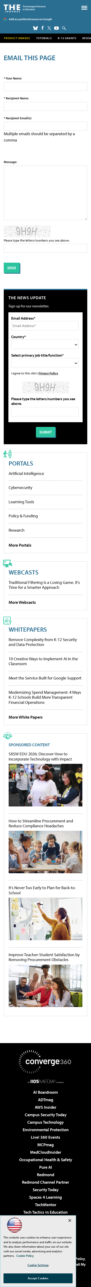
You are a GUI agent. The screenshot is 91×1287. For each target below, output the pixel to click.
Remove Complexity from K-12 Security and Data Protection (43, 642)
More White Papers (26, 717)
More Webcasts (22, 602)
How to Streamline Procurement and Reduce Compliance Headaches (41, 823)
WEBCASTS (23, 572)
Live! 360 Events (45, 1137)
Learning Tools (21, 501)
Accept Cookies (38, 1278)
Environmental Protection (46, 1129)
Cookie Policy (25, 1255)
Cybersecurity (20, 487)
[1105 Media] (46, 1081)
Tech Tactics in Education (45, 1212)
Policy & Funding (23, 516)
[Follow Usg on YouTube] (56, 28)
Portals (21, 463)
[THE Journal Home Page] (25, 8)
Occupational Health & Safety (45, 1159)
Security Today (46, 1189)
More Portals (20, 545)
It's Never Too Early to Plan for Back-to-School (42, 890)
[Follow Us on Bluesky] (35, 28)
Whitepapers (28, 629)
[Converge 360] (45, 1062)
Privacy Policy (48, 373)
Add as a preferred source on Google (30, 19)
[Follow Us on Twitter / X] (49, 28)
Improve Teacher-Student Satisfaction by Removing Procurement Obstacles (44, 957)
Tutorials (44, 38)
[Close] (70, 1220)
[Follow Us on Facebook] (42, 28)
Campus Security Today (45, 1114)
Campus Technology (45, 1122)
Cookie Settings (38, 1265)
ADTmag (45, 1099)
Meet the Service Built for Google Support (45, 678)
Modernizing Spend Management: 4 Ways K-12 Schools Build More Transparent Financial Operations (45, 697)
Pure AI (45, 1167)
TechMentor (45, 1204)
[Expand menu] (84, 9)
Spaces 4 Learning (45, 1197)
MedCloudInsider (45, 1152)
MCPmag (45, 1144)
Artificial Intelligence (26, 473)
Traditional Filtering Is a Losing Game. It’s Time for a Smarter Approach (44, 585)
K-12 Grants (67, 38)
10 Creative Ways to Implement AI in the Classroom (43, 661)
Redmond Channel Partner (45, 1182)
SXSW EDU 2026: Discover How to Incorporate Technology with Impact (40, 756)
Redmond (45, 1174)
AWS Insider (45, 1107)
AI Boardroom (45, 1092)
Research (16, 530)
